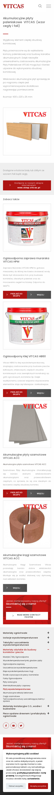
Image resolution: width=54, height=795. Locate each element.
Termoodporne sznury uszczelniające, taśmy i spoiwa (24, 700)
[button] (48, 6)
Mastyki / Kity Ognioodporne (16, 657)
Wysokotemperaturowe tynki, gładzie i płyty (22, 661)
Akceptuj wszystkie (38, 786)
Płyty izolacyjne (10, 682)
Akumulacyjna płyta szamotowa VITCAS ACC (24, 464)
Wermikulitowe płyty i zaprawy (16, 686)
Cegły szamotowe (11, 696)
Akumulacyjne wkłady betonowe (18, 693)
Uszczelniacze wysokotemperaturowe (20, 668)
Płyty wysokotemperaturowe (16, 689)
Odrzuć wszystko (16, 786)
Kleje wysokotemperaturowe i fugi (18, 671)
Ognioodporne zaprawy (14, 664)
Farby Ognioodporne (12, 678)
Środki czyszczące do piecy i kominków (21, 675)
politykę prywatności (28, 772)
